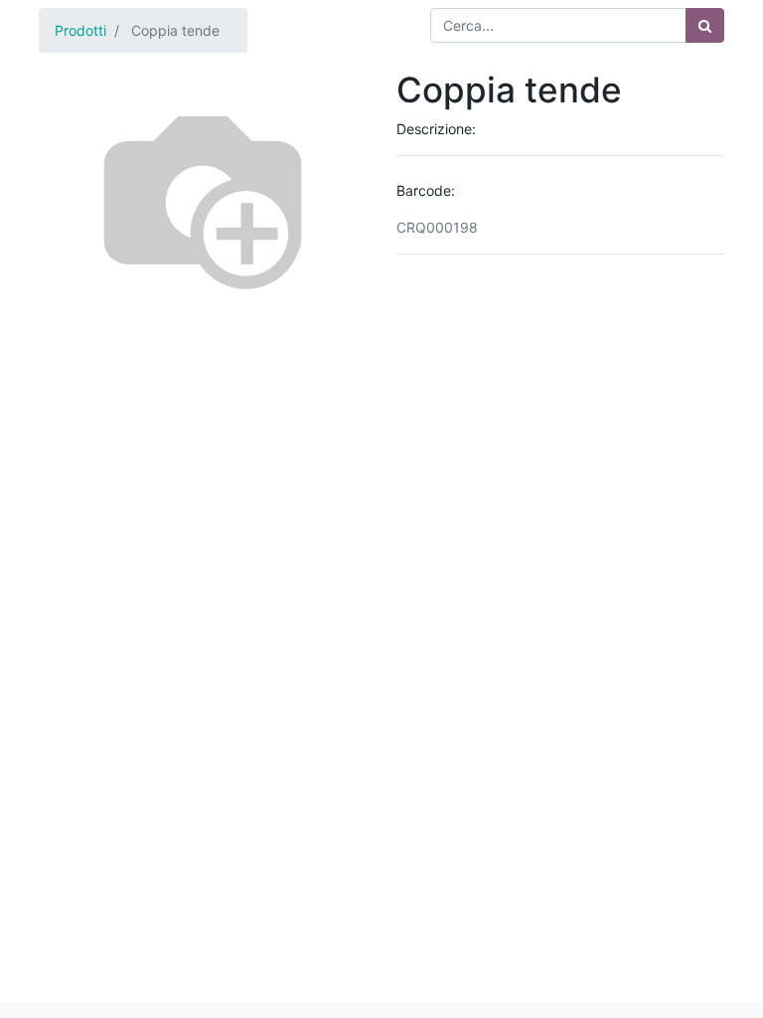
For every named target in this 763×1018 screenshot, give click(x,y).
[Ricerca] (705, 25)
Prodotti (80, 30)
